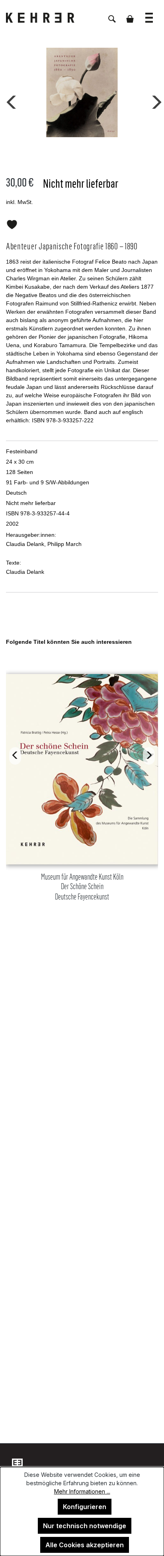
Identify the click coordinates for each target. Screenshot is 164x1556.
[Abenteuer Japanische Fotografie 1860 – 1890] (82, 92)
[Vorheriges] (10, 101)
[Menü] (149, 14)
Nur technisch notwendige (84, 1526)
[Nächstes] (154, 101)
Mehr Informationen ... (82, 1491)
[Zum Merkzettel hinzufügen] (12, 223)
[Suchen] (112, 15)
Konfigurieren (84, 1507)
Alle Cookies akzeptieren (84, 1545)
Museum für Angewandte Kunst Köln (82, 886)
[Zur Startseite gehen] (46, 18)
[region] (82, 806)
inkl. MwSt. (19, 202)
